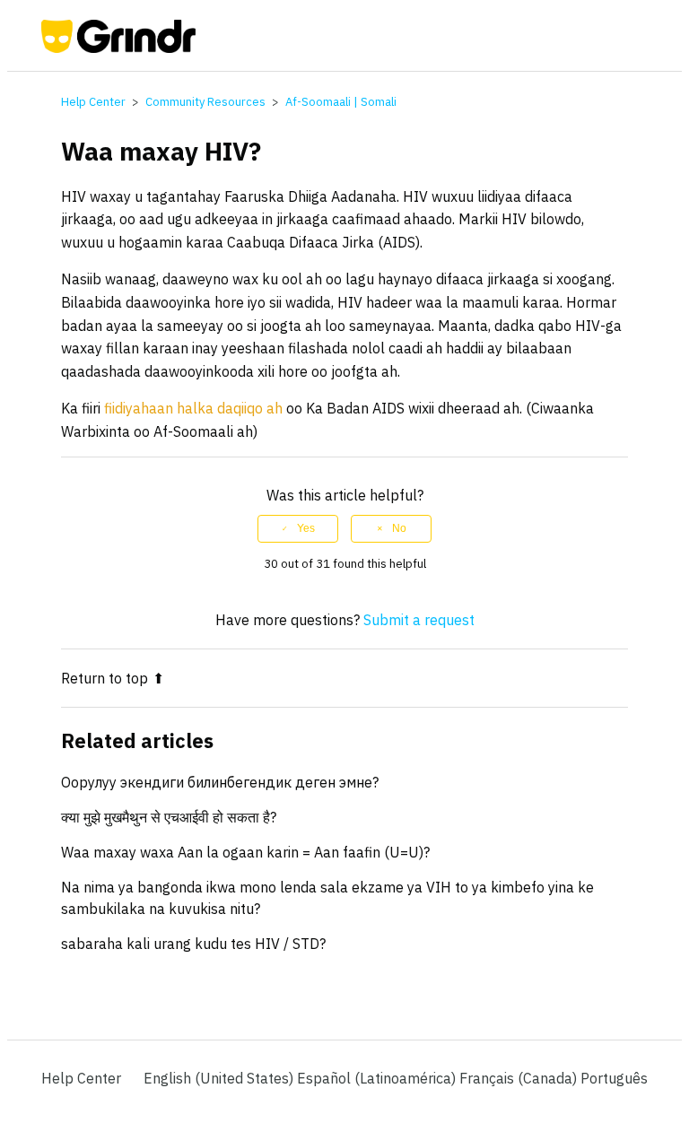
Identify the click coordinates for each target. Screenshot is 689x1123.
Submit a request (419, 620)
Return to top (104, 678)
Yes (306, 528)
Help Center (93, 101)
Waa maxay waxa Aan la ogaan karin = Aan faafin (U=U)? (245, 852)
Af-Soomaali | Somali (341, 101)
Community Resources (205, 101)
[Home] (118, 48)
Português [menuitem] (614, 1078)
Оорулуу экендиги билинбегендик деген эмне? (220, 782)
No (399, 528)
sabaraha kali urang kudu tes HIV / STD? (193, 944)
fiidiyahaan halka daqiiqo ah (193, 408)
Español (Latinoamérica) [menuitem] (378, 1078)
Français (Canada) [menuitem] (519, 1078)
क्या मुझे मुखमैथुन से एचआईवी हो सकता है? (168, 817)
